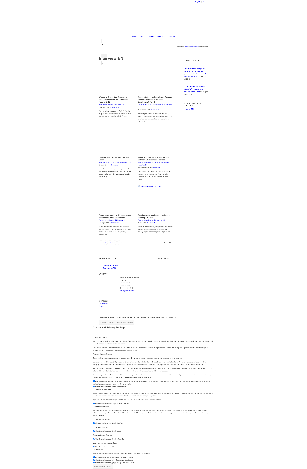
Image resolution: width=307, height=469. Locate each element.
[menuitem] (190, 2)
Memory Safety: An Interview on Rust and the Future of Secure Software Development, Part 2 (155, 99)
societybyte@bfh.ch (127, 290)
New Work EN (112, 162)
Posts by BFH (189, 109)
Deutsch (190, 2)
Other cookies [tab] (98, 449)
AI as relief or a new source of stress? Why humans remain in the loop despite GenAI (195, 89)
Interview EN (103, 104)
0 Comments (114, 107)
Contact (101, 306)
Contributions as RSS (110, 265)
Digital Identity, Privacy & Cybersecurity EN (151, 104)
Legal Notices (103, 303)
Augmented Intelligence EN (147, 162)
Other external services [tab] (101, 406)
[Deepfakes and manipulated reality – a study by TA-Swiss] (155, 199)
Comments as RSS (109, 268)
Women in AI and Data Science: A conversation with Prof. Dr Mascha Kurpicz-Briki (113, 99)
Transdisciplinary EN (123, 162)
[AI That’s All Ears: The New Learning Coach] (116, 141)
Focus (158, 162)
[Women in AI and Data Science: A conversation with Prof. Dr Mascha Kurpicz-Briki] (116, 81)
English (197, 2)
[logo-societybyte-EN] (153, 18)
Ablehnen (112, 322)
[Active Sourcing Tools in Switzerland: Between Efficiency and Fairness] (155, 141)
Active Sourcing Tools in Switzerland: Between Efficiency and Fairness (153, 158)
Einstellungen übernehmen (103, 466)
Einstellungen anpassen (125, 322)
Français (205, 2)
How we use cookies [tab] (100, 337)
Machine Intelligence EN (116, 104)
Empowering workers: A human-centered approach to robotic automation (116, 216)
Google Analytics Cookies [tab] (102, 389)
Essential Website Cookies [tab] (102, 354)
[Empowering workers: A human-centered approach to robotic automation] (116, 199)
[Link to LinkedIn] (99, 41)
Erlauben (103, 322)
